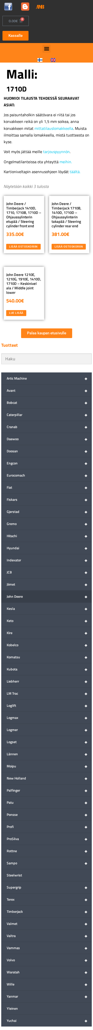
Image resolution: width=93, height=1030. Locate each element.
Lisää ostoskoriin (23, 246)
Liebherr (47, 681)
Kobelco (47, 645)
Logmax (47, 717)
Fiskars (47, 499)
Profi (47, 826)
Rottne (47, 851)
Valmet (47, 923)
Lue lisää (16, 313)
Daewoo (47, 439)
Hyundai (47, 548)
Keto (47, 620)
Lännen (47, 754)
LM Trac (47, 693)
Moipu (47, 766)
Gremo (47, 523)
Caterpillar (47, 414)
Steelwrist (14, 875)
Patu (47, 802)
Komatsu (47, 657)
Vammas (47, 948)
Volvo (47, 960)
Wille (47, 984)
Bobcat (47, 402)
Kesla (47, 608)
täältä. (75, 172)
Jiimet (47, 584)
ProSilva (47, 839)
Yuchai (47, 1020)
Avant (47, 390)
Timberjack (47, 911)
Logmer (47, 729)
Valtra (47, 935)
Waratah (47, 972)
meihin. (66, 162)
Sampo (47, 863)
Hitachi (47, 536)
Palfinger (47, 790)
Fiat (47, 487)
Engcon (47, 463)
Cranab (47, 427)
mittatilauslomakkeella (53, 128)
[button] (46, 49)
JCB (47, 572)
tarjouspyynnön (56, 152)
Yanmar (47, 996)
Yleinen (12, 1008)
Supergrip (47, 887)
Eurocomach (47, 475)
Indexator (47, 560)
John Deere (47, 596)
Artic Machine (47, 378)
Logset (47, 742)
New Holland (47, 778)
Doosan (47, 451)
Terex (47, 899)
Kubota (47, 669)
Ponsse (47, 814)
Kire (47, 633)
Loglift (47, 705)
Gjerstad (47, 511)
